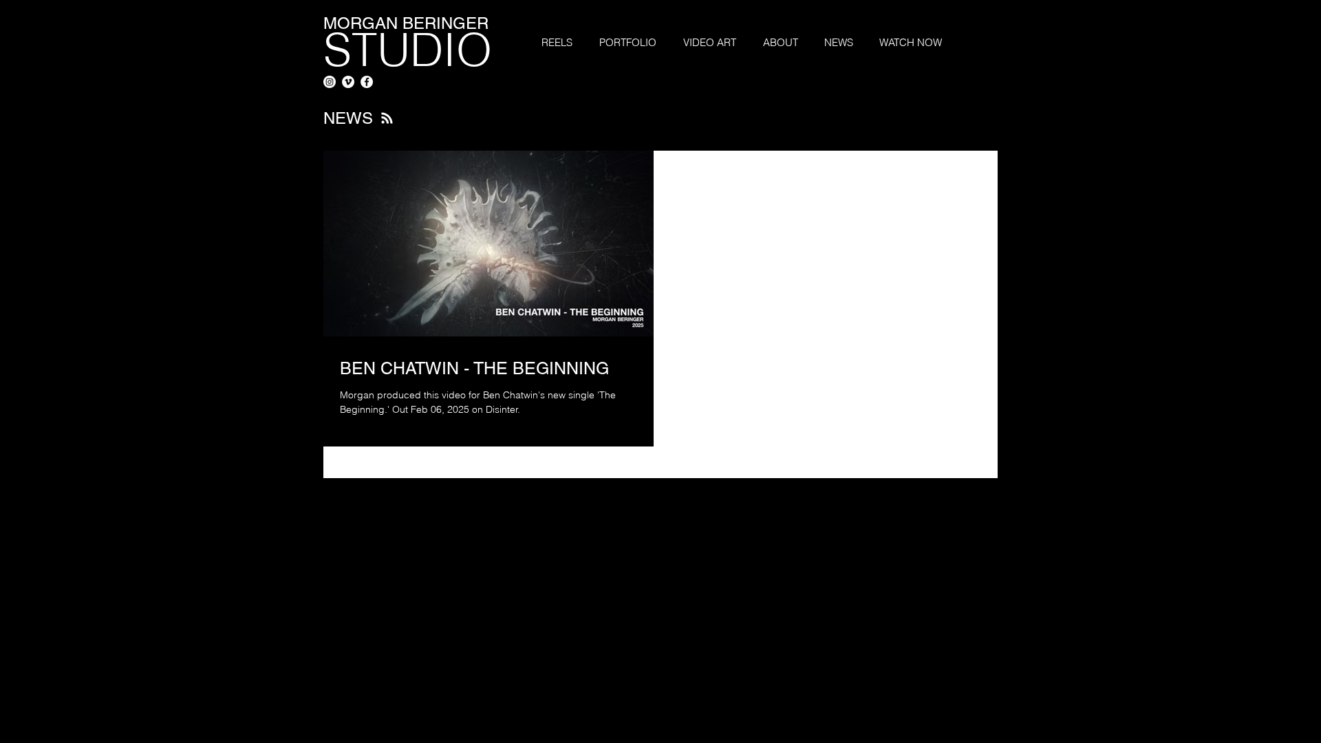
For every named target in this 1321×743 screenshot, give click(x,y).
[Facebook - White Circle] (367, 82)
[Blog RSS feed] (387, 118)
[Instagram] (329, 82)
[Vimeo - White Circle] (348, 82)
